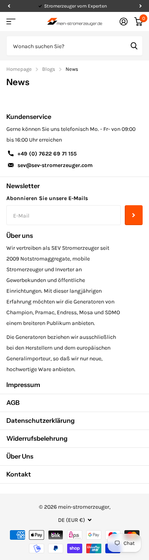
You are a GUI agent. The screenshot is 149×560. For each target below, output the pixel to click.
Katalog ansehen (10, 21)
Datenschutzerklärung (40, 420)
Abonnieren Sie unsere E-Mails (47, 198)
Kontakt (18, 474)
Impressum (23, 385)
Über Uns (19, 456)
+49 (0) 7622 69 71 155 (47, 153)
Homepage (19, 69)
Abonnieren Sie (134, 215)
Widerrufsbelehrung (37, 438)
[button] (8, 6)
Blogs (48, 69)
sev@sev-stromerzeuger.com (55, 165)
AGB (12, 402)
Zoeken (134, 46)
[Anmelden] (123, 21)
